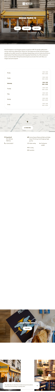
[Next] (49, 375)
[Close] (37, 385)
